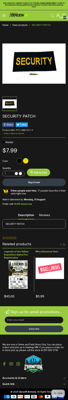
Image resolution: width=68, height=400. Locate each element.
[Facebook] (4, 364)
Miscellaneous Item (47, 251)
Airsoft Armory (27, 391)
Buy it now (34, 182)
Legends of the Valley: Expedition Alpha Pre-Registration (16, 254)
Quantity (6, 168)
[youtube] (11, 364)
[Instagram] (18, 364)
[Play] (33, 364)
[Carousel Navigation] (62, 244)
